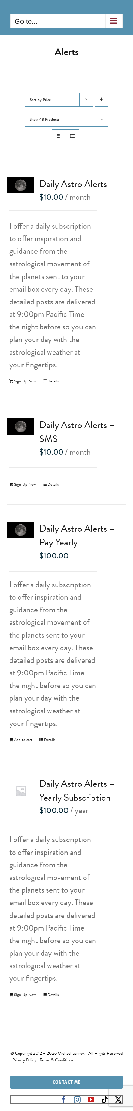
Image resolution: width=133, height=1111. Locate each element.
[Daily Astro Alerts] (20, 185)
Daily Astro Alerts (73, 184)
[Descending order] (101, 100)
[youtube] (91, 1099)
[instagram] (77, 1099)
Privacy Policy (24, 1060)
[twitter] (118, 1099)
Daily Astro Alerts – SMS (77, 432)
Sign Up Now (25, 381)
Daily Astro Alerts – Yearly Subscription (77, 790)
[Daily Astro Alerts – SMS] (20, 426)
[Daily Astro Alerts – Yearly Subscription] (20, 790)
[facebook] (63, 1099)
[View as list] (72, 136)
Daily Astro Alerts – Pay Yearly (77, 535)
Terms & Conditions (56, 1060)
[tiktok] (104, 1099)
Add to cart (23, 739)
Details (53, 381)
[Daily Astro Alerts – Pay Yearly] (20, 530)
